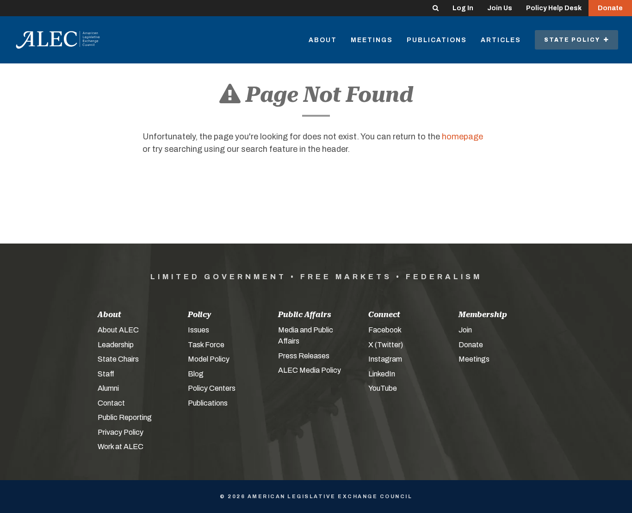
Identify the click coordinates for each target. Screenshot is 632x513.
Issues (198, 330)
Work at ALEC (120, 446)
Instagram (385, 359)
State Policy (574, 40)
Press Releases (303, 356)
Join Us (499, 8)
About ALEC (118, 330)
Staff (106, 374)
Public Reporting (125, 417)
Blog (196, 374)
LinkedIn (381, 374)
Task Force (206, 345)
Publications (437, 40)
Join (465, 330)
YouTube (382, 388)
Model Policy (208, 359)
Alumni (108, 388)
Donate (610, 8)
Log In (462, 8)
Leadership (116, 345)
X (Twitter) (385, 345)
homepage (462, 136)
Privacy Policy (120, 432)
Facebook (385, 330)
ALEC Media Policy (309, 370)
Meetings (372, 40)
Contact (111, 403)
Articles (501, 40)
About (323, 40)
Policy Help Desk (554, 8)
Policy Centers (211, 388)
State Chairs (118, 359)
